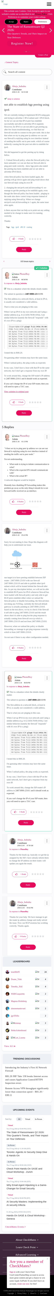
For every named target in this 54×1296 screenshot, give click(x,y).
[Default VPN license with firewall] (49, 261)
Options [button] (48, 62)
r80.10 (22, 227)
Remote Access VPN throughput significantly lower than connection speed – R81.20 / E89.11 (27, 1091)
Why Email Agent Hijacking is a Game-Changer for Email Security (27, 1187)
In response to (15, 283)
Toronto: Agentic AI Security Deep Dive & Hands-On (27, 1154)
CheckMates (15, 1227)
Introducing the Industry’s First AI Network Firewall (26, 1069)
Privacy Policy (41, 14)
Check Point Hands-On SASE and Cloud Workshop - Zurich (24, 1170)
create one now (23, 1284)
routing (29, 227)
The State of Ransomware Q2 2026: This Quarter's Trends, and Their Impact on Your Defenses (27, 1135)
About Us (33, 1293)
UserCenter (43, 1293)
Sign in (12, 1272)
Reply (24, 249)
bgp (12, 227)
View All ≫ (10, 1046)
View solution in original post (16, 392)
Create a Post (43, 55)
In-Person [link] (38, 1119)
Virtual (10, 1125)
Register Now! (22, 43)
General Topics (12, 62)
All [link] (19, 1119)
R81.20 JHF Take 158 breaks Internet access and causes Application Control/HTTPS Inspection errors (26, 1079)
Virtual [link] (27, 1119)
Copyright (10, 1293)
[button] (11, 21)
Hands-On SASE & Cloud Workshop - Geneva (26, 1217)
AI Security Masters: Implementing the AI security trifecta (26, 1203)
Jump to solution (13, 99)
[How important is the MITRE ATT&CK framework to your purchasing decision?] (4, 261)
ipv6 (17, 227)
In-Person (11, 1145)
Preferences (42, 22)
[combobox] (27, 72)
